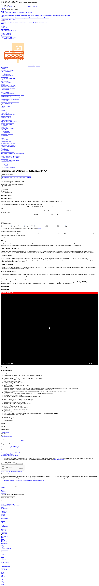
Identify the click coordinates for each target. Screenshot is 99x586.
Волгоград (3, 514)
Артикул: (3, 174)
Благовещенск (4, 508)
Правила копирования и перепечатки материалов (31, 480)
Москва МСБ (4, 543)
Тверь (2, 572)
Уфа (2, 579)
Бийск (2, 507)
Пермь (2, 558)
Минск (2, 537)
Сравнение (3, 491)
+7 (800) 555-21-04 (9, 6)
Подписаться (19, 463)
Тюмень (3, 576)
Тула (2, 575)
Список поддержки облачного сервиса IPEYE (13, 440)
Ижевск (3, 521)
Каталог (3, 489)
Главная (3, 487)
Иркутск (3, 522)
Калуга (2, 528)
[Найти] (15, 486)
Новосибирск (4, 550)
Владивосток (4, 511)
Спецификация (5, 432)
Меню (2, 490)
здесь (39, 228)
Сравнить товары (5, 106)
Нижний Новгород (6, 548)
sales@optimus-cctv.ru (16, 471)
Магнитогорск (4, 536)
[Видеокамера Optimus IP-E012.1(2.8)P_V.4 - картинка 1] (16, 176)
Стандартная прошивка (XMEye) (9, 455)
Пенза (2, 557)
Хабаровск (3, 582)
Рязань (2, 564)
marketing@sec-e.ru (59, 459)
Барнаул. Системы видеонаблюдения (10, 505)
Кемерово (3, 529)
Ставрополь (4, 569)
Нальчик (3, 547)
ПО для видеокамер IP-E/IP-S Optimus (11, 447)
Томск (2, 573)
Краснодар (3, 530)
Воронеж (3, 515)
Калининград (4, 526)
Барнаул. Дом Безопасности (8, 504)
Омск (2, 552)
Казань (2, 525)
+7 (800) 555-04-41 (32, 6)
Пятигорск (3, 559)
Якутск (2, 584)
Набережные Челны (6, 546)
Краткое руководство (6, 436)
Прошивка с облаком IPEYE (8, 454)
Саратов (3, 568)
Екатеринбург (4, 518)
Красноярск (4, 532)
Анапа (2, 501)
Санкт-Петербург (5, 566)
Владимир (3, 512)
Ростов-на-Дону (5, 562)
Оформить (3, 110)
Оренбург (3, 554)
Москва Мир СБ (5, 541)
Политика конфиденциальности (9, 480)
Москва (3, 540)
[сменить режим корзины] (5, 107)
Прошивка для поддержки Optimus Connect (12, 453)
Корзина (3, 107)
